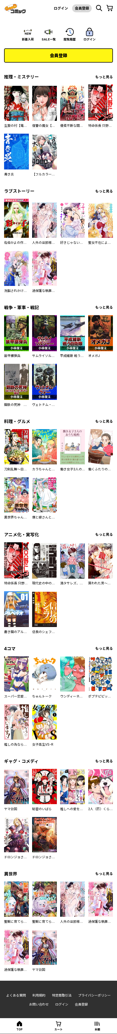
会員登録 (82, 8)
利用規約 (38, 995)
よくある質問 (16, 995)
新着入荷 (28, 39)
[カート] (109, 8)
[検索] (99, 8)
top (19, 1029)
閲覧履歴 (70, 39)
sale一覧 (49, 39)
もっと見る (104, 77)
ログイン (61, 8)
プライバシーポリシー (94, 995)
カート (58, 1029)
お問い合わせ (39, 1004)
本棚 (97, 1029)
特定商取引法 (62, 995)
